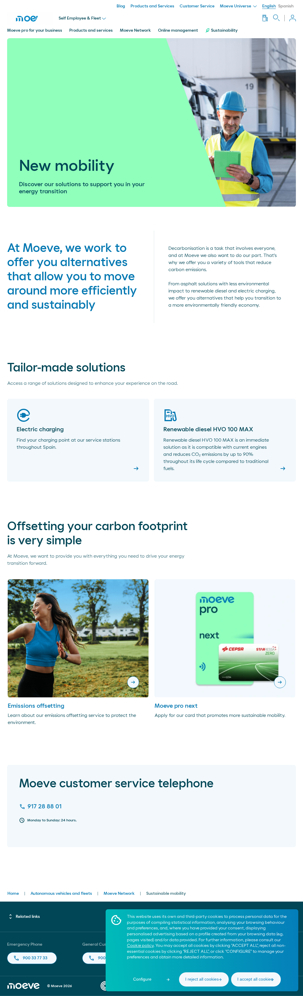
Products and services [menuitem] (91, 30)
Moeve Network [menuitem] (135, 30)
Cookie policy (140, 946)
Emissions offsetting (36, 706)
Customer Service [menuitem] (197, 6)
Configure (142, 979)
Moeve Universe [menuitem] (236, 6)
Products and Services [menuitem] (152, 6)
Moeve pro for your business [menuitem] (34, 30)
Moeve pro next (176, 706)
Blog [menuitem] (121, 6)
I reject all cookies (202, 979)
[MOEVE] (30, 18)
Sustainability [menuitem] (224, 30)
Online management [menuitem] (178, 30)
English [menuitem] (269, 6)
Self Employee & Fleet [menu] (80, 18)
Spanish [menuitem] (286, 6)
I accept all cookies (255, 979)
